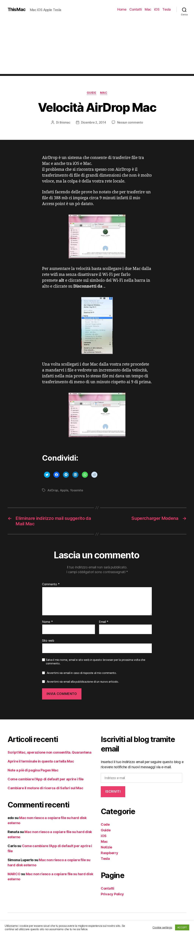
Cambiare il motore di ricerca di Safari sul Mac (45, 788)
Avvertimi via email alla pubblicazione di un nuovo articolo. (83, 681)
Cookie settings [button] (162, 927)
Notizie (106, 847)
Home (121, 9)
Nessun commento (130, 122)
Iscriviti (112, 791)
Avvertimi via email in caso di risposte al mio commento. (82, 673)
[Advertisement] (97, 47)
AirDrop (52, 490)
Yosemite (76, 490)
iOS (157, 9)
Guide (91, 92)
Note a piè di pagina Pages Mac (33, 770)
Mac (148, 9)
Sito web (48, 640)
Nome (47, 622)
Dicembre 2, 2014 (93, 122)
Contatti (135, 9)
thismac (64, 122)
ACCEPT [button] (182, 927)
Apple (64, 490)
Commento (50, 584)
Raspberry (109, 853)
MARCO (14, 874)
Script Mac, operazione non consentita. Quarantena (50, 752)
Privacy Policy (112, 894)
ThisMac (16, 9)
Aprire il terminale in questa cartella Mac (41, 761)
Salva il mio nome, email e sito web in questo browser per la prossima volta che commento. (95, 661)
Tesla (166, 9)
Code (105, 824)
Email (103, 622)
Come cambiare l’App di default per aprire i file (46, 779)
